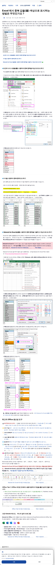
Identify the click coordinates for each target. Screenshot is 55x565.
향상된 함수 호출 (36, 425)
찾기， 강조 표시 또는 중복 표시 (17, 428)
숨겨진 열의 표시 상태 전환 (30, 442)
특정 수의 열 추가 (14, 442)
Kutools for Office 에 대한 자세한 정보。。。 (21, 536)
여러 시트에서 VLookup (41, 432)
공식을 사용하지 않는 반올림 (17, 430)
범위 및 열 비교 (42, 442)
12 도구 (17, 453)
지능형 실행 (40, 423)
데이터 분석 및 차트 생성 (24, 425)
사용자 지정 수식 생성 (10, 425)
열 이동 (21, 442)
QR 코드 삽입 (44, 455)
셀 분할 (8, 459)
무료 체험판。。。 (39, 247)
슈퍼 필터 (17, 448)
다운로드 (10, 5)
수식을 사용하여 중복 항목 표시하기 (12, 58)
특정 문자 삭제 (31, 453)
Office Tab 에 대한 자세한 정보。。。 (23, 509)
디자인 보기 (22, 444)
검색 (40, 5)
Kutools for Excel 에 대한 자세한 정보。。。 (21, 482)
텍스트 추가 (24, 453)
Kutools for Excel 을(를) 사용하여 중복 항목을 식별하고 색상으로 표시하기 (22, 62)
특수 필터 (25, 448)
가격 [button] (16, 5)
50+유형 (42, 453)
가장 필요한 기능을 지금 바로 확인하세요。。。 (23, 470)
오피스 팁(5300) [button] (25, 5)
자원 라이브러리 (9, 446)
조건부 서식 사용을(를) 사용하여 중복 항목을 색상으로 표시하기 (19, 55)
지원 (33, 5)
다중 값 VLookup (28, 432)
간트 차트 (48, 453)
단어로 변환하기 (23, 457)
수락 (14, 562)
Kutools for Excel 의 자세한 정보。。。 (21, 247)
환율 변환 (30, 457)
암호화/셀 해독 (43, 446)
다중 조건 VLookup (17, 432)
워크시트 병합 (33, 446)
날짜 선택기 (24, 446)
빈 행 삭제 (31, 428)
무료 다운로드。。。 (42, 482)
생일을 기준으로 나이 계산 (24, 455)
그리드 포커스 (13, 444)
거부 (39, 562)
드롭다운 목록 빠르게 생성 (21, 437)
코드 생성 (48, 423)
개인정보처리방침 (10, 558)
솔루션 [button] (4, 5)
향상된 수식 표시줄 (31, 444)
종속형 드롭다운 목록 (35, 437)
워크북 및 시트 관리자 (44, 444)
